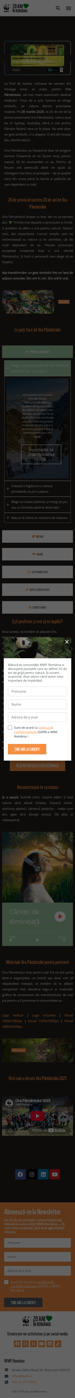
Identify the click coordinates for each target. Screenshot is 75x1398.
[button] (67, 641)
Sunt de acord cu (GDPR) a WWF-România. (36, 732)
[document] (37, 699)
